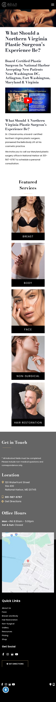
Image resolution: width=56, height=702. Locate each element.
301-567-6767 (13, 497)
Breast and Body (10, 615)
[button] (15, 663)
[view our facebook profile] (3, 654)
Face (4, 612)
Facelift (28, 310)
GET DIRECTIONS (16, 664)
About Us (6, 608)
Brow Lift (28, 314)
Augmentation (28, 214)
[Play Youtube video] (28, 100)
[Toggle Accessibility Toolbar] (6, 690)
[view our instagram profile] (8, 654)
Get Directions (13, 501)
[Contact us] (50, 684)
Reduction (28, 222)
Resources (7, 631)
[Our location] (53, 684)
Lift (28, 218)
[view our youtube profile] (16, 654)
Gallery (5, 627)
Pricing (5, 635)
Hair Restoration (10, 619)
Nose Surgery (28, 306)
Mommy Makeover (28, 264)
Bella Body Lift (28, 260)
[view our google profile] (12, 654)
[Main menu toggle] (52, 4)
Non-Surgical (8, 623)
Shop (4, 639)
